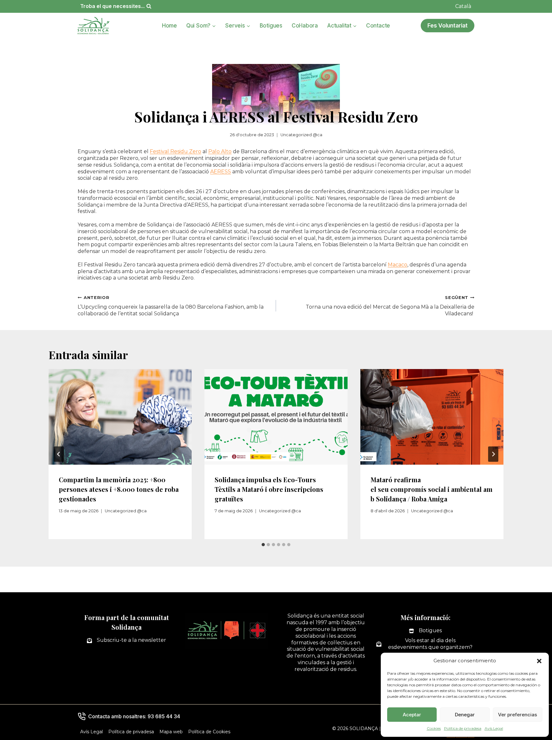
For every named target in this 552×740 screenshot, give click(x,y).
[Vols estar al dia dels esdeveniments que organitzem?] (425, 644)
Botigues (271, 25)
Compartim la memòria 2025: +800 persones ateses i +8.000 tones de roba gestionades (119, 489)
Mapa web (171, 732)
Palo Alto (220, 151)
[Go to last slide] (59, 454)
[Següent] (493, 454)
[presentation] (120, 417)
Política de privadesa (462, 728)
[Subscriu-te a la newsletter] (126, 640)
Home (169, 25)
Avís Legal (494, 728)
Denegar (465, 715)
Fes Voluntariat (447, 25)
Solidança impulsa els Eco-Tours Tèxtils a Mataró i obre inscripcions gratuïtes (269, 489)
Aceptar (412, 715)
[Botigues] (425, 630)
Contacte (378, 25)
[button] (539, 661)
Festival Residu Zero (175, 151)
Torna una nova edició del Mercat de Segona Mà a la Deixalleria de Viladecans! (390, 306)
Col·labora (305, 25)
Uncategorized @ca (301, 134)
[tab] (263, 544)
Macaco (397, 265)
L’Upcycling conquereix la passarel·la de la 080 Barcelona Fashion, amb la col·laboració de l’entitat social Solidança (171, 306)
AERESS (220, 172)
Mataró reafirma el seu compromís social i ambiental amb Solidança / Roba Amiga (432, 489)
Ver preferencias (517, 715)
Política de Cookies (209, 732)
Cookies (434, 728)
